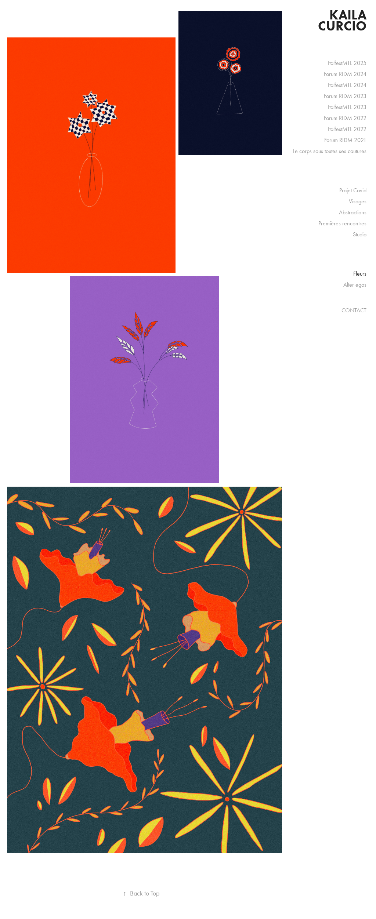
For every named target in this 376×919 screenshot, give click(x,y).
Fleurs (359, 273)
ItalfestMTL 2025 (347, 62)
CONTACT (353, 310)
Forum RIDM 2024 (345, 73)
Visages (357, 201)
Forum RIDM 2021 (345, 140)
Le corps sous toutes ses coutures (329, 151)
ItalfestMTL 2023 (347, 106)
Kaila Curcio (343, 20)
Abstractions (352, 212)
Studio (359, 234)
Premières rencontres (342, 223)
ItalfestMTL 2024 (347, 84)
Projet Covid (352, 190)
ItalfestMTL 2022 (347, 129)
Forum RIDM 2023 (345, 95)
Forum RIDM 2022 (345, 118)
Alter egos (354, 284)
